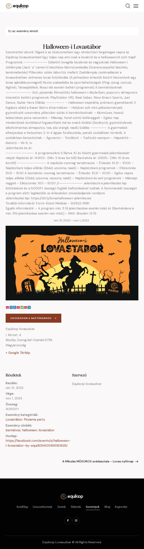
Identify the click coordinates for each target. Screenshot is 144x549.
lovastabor (47, 430)
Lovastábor (14, 419)
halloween (29, 430)
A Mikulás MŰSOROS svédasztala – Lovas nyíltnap (98, 461)
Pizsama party (34, 419)
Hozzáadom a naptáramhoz (31, 318)
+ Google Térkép (18, 353)
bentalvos (13, 430)
